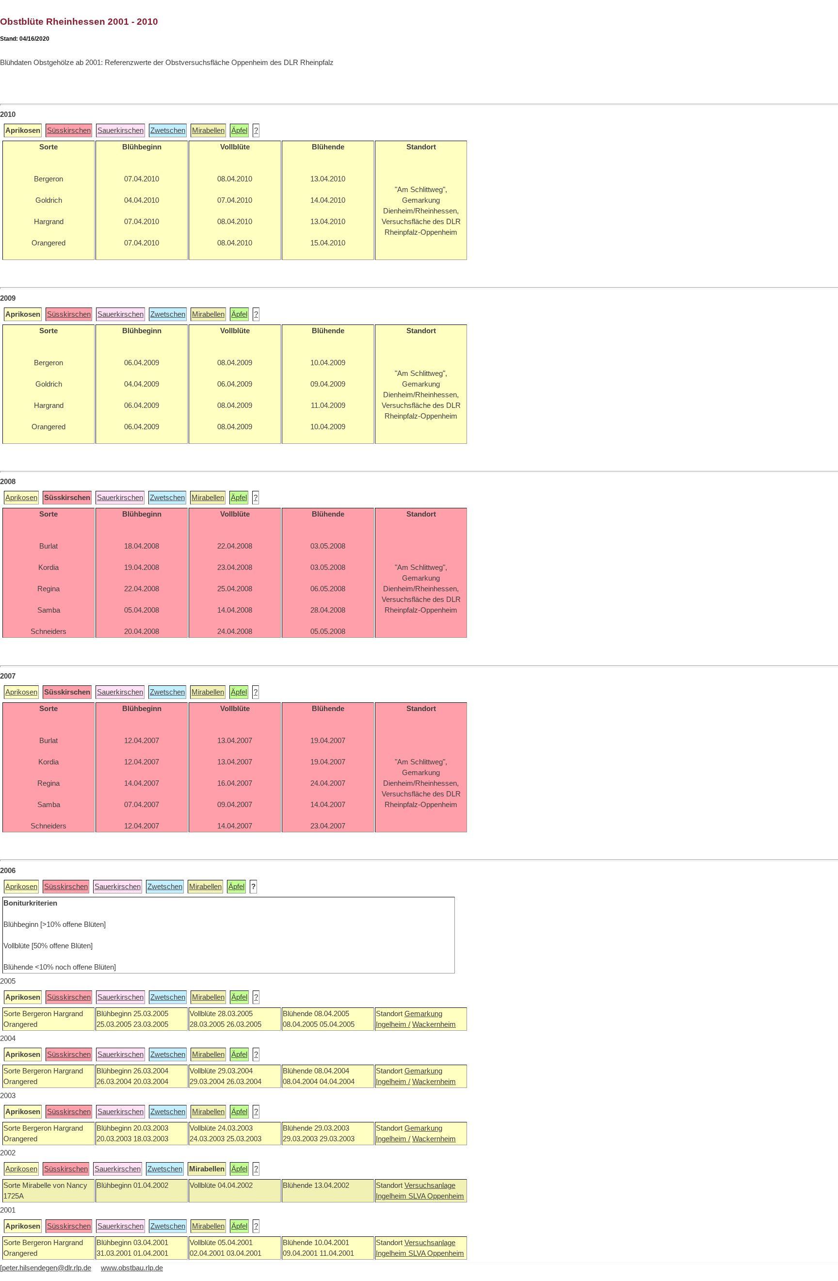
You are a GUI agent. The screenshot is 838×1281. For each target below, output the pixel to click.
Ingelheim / (393, 1024)
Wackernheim (434, 1024)
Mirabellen (208, 130)
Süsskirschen (69, 130)
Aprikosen (21, 498)
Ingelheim (392, 1196)
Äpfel (239, 130)
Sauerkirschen (120, 130)
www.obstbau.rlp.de (132, 1268)
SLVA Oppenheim (436, 1196)
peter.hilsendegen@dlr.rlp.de (46, 1268)
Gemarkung (423, 1014)
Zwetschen (167, 130)
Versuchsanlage (429, 1185)
